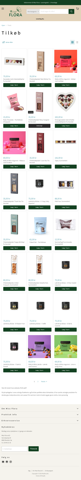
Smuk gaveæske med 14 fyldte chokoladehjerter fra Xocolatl (64, 121)
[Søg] (71, 11)
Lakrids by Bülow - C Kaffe (38, 324)
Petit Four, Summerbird (62, 201)
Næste (43, 381)
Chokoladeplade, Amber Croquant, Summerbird (11, 284)
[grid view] (72, 42)
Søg (29, 471)
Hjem (3, 25)
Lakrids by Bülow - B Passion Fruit (14, 324)
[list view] (77, 42)
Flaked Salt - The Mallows (38, 242)
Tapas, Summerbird (61, 161)
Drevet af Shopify (40, 476)
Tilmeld (33, 449)
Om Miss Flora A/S (38, 471)
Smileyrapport (49, 471)
